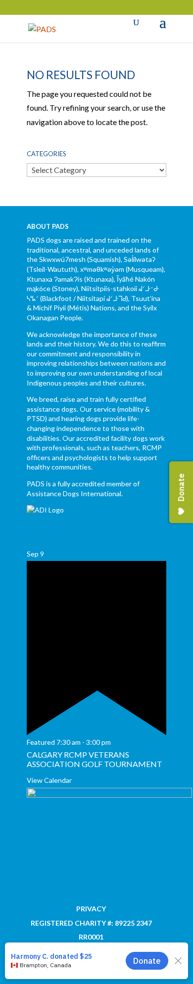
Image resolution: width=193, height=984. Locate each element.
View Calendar (49, 780)
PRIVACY (91, 908)
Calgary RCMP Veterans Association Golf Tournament (94, 759)
